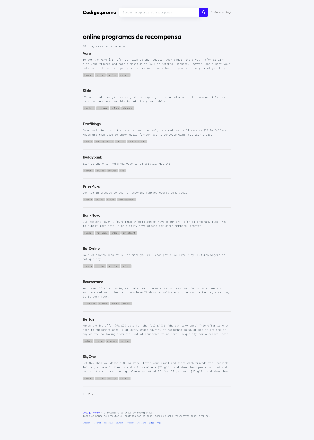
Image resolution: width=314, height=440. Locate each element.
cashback (89, 108)
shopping (127, 108)
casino (99, 341)
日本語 (151, 423)
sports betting (137, 141)
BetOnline (91, 248)
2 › (90, 393)
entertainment (126, 199)
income (126, 303)
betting (100, 266)
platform (113, 266)
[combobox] (159, 12)
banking (88, 75)
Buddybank (92, 157)
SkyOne (89, 356)
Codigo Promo (91, 412)
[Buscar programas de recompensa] (203, 12)
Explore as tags (221, 12)
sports (88, 141)
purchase (102, 108)
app (122, 170)
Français (108, 423)
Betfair (89, 319)
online (100, 75)
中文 (159, 423)
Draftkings (92, 123)
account (124, 75)
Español (97, 423)
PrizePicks (91, 186)
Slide (87, 90)
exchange (112, 341)
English (86, 423)
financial (102, 233)
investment (129, 233)
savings (112, 75)
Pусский (130, 423)
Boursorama (93, 281)
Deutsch (119, 423)
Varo (87, 53)
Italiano (141, 423)
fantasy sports (104, 141)
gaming (110, 199)
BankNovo (91, 215)
